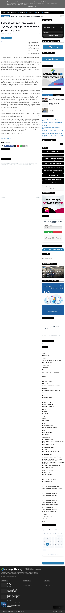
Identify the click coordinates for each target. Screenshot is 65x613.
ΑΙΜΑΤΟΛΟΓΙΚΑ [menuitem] (11, 12)
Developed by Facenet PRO (58, 611)
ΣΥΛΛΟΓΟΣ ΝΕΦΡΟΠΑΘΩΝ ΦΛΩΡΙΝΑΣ (50, 509)
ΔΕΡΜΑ (43, 374)
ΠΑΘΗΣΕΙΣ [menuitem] (30, 12)
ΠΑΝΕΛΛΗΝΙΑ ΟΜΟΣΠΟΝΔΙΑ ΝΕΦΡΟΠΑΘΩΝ (51, 453)
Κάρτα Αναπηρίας (53, 175)
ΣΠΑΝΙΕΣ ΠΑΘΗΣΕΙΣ (46, 484)
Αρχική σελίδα (4, 19)
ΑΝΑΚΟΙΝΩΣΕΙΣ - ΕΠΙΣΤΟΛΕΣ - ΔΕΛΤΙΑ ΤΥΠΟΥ (51, 360)
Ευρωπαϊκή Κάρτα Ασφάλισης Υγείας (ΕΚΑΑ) (53, 159)
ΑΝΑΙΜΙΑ (44, 358)
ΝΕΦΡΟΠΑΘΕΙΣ (45, 434)
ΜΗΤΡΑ (43, 423)
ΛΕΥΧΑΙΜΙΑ (44, 416)
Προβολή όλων (38, 149)
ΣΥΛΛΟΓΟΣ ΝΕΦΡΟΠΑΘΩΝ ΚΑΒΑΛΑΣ (49, 493)
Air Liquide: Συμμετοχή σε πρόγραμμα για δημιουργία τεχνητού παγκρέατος (12, 590)
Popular (48, 95)
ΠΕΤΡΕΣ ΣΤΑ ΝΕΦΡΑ (46, 472)
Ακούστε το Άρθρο (6, 37)
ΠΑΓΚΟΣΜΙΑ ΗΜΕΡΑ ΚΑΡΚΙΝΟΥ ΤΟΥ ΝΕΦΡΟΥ (51, 446)
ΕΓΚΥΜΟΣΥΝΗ (45, 383)
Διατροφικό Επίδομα (53, 155)
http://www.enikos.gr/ (6, 138)
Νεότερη (3, 197)
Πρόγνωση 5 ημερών (53, 35)
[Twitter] (15, 146)
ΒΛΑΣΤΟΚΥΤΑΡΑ (45, 371)
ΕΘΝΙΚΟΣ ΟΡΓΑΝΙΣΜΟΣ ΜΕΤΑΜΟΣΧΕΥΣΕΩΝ (51, 385)
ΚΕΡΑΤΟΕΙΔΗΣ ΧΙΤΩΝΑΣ (47, 407)
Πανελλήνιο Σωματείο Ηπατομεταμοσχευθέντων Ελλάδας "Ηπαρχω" (51, 127)
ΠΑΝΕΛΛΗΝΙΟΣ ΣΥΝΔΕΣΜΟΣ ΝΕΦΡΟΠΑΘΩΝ (51, 465)
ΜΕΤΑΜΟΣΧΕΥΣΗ (45, 420)
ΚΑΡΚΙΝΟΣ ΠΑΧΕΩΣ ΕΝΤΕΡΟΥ (48, 400)
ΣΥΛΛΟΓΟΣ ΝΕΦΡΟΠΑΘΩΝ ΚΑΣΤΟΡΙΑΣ (50, 495)
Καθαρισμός (58, 232)
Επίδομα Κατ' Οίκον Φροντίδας (53, 163)
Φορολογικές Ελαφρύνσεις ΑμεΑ (53, 182)
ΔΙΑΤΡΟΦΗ (44, 378)
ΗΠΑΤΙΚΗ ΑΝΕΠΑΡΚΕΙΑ (47, 393)
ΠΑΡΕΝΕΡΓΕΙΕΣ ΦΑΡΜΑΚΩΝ (48, 467)
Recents (58, 95)
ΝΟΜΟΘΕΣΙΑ (44, 436)
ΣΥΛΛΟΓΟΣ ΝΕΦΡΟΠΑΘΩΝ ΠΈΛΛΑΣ (49, 507)
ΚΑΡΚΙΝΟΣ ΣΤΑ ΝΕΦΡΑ (46, 402)
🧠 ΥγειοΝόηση (53, 47)
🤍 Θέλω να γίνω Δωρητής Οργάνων (53, 249)
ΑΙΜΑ (43, 351)
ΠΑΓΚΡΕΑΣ (44, 449)
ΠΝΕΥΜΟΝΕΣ (45, 476)
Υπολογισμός (48, 232)
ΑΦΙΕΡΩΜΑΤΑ (45, 367)
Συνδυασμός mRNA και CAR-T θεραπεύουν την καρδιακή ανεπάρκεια (56, 99)
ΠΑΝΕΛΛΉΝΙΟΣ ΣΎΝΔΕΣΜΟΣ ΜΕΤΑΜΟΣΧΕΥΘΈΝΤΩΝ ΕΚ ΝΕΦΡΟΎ (53, 463)
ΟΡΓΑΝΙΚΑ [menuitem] (21, 12)
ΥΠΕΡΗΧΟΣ (44, 518)
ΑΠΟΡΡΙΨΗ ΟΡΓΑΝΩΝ (46, 365)
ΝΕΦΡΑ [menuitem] (37, 12)
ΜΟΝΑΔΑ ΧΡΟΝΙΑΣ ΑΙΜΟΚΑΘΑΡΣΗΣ (49, 427)
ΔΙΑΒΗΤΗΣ (44, 376)
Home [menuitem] (3, 12)
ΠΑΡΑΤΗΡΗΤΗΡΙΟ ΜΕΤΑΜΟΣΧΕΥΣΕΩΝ (53, 563)
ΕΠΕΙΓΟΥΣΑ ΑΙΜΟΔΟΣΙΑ (47, 386)
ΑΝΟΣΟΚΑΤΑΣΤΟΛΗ (46, 364)
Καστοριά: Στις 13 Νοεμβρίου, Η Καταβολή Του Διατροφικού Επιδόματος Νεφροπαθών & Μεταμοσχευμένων (13, 597)
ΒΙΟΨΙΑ (43, 369)
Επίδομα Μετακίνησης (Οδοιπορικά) (53, 167)
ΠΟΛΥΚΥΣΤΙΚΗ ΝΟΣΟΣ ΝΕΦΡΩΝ (48, 477)
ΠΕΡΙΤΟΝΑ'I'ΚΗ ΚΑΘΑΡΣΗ (47, 470)
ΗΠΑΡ (43, 392)
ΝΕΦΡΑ (43, 430)
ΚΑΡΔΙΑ (43, 395)
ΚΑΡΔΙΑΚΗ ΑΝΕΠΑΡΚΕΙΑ (47, 397)
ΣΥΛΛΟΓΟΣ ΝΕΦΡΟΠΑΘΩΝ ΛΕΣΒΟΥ (49, 502)
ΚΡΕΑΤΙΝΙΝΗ (44, 411)
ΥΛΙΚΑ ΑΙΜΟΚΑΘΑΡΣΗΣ (47, 516)
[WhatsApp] (21, 146)
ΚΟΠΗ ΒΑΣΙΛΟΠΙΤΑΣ (46, 409)
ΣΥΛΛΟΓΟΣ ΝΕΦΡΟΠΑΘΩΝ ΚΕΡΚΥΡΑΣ (50, 497)
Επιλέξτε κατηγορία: (48, 225)
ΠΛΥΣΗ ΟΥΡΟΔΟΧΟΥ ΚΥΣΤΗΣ (48, 474)
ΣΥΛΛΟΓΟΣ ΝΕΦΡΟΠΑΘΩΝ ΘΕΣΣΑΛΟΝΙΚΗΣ (51, 491)
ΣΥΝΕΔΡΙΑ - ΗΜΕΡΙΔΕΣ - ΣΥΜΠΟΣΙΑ (49, 511)
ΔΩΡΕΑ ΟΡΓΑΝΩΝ (45, 379)
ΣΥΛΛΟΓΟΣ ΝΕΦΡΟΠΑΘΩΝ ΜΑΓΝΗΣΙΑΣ (50, 504)
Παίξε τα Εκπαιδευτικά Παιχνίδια (53, 59)
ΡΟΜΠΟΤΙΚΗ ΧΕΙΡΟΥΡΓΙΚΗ (47, 483)
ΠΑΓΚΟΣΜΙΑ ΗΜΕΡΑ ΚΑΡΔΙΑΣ (48, 444)
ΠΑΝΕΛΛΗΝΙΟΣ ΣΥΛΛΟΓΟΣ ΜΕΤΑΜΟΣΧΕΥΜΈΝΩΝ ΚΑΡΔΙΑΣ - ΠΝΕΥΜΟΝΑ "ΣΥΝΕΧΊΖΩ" (52, 460)
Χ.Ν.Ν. (43, 521)
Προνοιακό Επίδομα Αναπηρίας (53, 179)
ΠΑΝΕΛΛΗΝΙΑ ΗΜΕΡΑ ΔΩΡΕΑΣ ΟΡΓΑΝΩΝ (50, 451)
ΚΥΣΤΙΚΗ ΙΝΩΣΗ (10, 19)
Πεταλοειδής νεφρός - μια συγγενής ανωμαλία (12, 584)
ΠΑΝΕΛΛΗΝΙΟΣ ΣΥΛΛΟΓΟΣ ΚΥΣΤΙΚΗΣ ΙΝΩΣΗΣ (51, 457)
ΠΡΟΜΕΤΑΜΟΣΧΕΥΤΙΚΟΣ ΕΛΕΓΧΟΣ (49, 479)
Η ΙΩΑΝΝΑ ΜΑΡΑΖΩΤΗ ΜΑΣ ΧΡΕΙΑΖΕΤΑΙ (54, 104)
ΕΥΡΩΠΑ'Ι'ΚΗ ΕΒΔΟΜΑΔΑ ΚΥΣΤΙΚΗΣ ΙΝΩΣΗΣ (51, 390)
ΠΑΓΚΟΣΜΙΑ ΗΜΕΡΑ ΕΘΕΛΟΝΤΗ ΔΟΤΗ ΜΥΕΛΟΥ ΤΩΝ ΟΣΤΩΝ (52, 442)
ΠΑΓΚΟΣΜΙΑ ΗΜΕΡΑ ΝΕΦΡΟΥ (48, 447)
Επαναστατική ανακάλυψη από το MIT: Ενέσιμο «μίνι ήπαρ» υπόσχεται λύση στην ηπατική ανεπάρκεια (14, 604)
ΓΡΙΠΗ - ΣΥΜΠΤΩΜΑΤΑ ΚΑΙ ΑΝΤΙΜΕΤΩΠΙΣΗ (50, 372)
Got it (36, 6)
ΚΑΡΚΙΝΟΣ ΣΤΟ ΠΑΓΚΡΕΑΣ (47, 404)
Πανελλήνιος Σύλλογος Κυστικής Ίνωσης (52, 133)
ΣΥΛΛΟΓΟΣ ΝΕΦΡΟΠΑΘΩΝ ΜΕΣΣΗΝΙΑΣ (50, 505)
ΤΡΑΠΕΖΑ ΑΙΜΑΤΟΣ (46, 514)
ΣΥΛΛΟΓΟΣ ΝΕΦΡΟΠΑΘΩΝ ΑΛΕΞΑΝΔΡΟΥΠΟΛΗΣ (52, 488)
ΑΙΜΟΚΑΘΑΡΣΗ (45, 355)
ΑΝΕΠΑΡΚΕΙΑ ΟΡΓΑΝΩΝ (47, 362)
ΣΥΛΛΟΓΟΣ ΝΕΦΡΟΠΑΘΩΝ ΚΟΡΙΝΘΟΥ (50, 498)
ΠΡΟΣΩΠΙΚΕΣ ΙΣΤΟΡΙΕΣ (47, 481)
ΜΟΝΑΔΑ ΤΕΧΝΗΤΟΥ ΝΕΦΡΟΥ (48, 425)
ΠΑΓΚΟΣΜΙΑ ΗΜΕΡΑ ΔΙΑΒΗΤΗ (48, 439)
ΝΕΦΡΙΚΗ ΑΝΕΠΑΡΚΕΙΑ (47, 432)
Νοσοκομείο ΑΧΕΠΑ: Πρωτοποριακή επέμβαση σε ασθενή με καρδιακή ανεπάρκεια (27, 16)
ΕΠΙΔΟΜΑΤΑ (44, 388)
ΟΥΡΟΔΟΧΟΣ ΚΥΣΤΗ (46, 437)
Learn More (30, 6)
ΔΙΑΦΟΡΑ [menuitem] (46, 12)
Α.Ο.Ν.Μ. (44, 350)
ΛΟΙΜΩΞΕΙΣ (44, 418)
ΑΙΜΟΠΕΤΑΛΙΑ (45, 357)
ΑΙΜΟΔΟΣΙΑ (44, 353)
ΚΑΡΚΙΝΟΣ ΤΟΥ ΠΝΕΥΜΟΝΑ (48, 406)
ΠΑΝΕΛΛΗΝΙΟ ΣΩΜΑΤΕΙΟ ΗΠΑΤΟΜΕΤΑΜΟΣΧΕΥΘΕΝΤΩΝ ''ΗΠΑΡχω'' (50, 455)
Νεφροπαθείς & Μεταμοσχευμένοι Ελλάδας (16, 611)
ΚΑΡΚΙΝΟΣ (44, 399)
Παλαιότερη (38, 197)
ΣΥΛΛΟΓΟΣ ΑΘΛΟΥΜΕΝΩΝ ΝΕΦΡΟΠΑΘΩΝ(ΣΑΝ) (51, 486)
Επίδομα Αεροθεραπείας (53, 151)
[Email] (23, 146)
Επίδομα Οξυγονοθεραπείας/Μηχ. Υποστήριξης (53, 171)
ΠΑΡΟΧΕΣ (44, 469)
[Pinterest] (18, 146)
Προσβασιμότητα (58, 607)
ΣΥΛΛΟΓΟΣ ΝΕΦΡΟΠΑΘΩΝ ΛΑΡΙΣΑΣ (49, 500)
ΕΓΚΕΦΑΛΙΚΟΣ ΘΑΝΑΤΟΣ (47, 381)
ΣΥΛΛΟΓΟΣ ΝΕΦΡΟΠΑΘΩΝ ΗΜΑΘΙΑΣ (49, 490)
